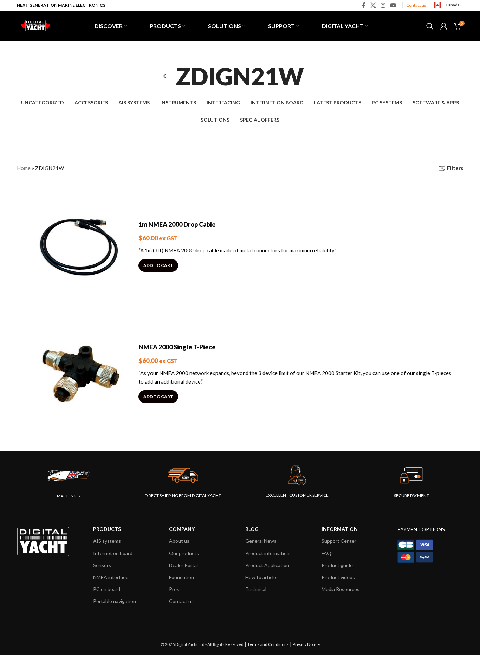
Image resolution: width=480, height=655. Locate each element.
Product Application (267, 565)
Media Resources (340, 589)
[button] (158, 265)
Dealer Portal (183, 565)
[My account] (444, 26)
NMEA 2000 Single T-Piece (177, 347)
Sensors (102, 565)
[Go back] (167, 76)
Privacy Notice (306, 644)
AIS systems (107, 541)
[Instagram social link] (383, 5)
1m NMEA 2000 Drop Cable (177, 224)
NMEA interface (110, 577)
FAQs (328, 553)
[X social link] (373, 5)
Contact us (416, 5)
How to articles (262, 577)
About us (179, 541)
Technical (255, 589)
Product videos (338, 577)
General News (261, 541)
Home (24, 168)
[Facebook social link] (364, 5)
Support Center (339, 541)
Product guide (337, 565)
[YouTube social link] (393, 5)
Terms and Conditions (268, 644)
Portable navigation (114, 601)
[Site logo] (34, 25)
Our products (184, 553)
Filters (455, 168)
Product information (267, 553)
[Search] (430, 26)
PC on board (106, 589)
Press (175, 589)
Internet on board (112, 553)
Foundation (181, 577)
